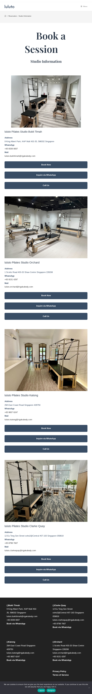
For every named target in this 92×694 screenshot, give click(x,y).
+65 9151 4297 (11, 279)
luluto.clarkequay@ (13, 550)
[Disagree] (89, 687)
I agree (41, 690)
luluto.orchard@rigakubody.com (19, 287)
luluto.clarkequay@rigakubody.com (68, 620)
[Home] (5, 16)
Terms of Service (61, 675)
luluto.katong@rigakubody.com (18, 419)
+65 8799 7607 (11, 543)
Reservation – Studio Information (20, 16)
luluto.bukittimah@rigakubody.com (20, 156)
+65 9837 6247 (11, 412)
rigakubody (27, 550)
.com (34, 550)
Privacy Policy (59, 671)
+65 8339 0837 (11, 149)
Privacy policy (62, 687)
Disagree (51, 690)
